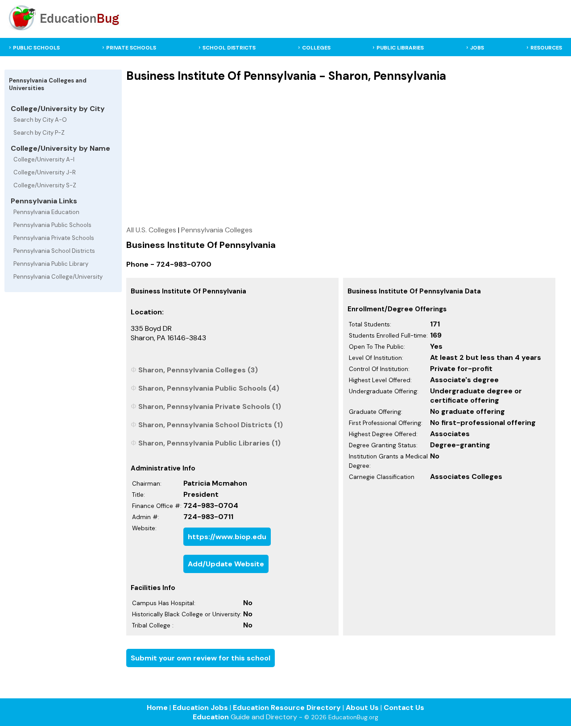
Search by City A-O (40, 120)
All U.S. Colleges (151, 230)
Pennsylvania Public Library (50, 264)
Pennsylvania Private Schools (53, 238)
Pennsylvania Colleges (216, 230)
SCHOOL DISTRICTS (229, 47)
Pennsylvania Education (46, 212)
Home (157, 707)
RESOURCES (546, 47)
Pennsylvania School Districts (54, 251)
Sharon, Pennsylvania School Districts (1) (210, 424)
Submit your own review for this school (200, 658)
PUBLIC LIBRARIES (400, 47)
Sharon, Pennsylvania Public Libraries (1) (209, 443)
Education (211, 717)
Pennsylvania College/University (58, 276)
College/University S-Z (44, 185)
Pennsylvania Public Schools (52, 225)
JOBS (477, 47)
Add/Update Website (226, 564)
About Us (362, 707)
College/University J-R (44, 172)
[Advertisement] (341, 153)
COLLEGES (316, 47)
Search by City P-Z (39, 132)
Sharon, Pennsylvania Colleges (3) (198, 370)
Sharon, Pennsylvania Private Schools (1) (209, 406)
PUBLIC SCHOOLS (36, 47)
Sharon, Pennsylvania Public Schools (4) (208, 388)
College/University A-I (43, 159)
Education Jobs (200, 707)
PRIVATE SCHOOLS (131, 47)
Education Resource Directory (287, 707)
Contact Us (404, 707)
